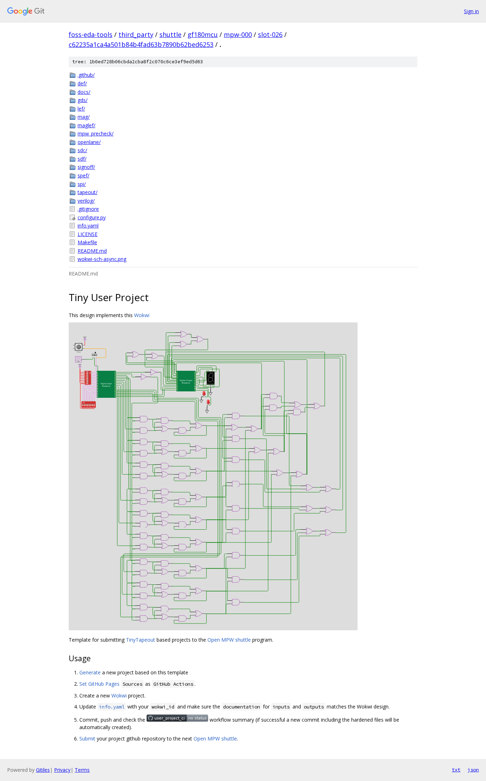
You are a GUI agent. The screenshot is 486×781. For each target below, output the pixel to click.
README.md (92, 250)
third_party (135, 34)
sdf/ (82, 158)
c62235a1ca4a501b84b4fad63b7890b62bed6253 (141, 44)
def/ (82, 83)
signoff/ (86, 167)
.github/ (86, 74)
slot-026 (270, 34)
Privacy (62, 769)
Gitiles (43, 769)
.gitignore (88, 208)
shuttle (170, 34)
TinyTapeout (140, 639)
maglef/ (86, 125)
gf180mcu (202, 34)
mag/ (84, 116)
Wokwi (141, 315)
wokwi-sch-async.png (102, 259)
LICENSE (87, 234)
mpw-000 (238, 34)
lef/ (81, 108)
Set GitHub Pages (99, 683)
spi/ (82, 184)
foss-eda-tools (90, 34)
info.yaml (88, 225)
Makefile (87, 242)
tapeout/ (87, 192)
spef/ (83, 175)
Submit (87, 738)
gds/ (83, 100)
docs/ (84, 92)
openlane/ (89, 142)
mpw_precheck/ (95, 133)
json (473, 769)
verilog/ (86, 200)
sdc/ (82, 150)
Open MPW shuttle (229, 639)
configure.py (92, 217)
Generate (90, 672)
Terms (82, 769)
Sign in (471, 11)
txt (456, 769)
